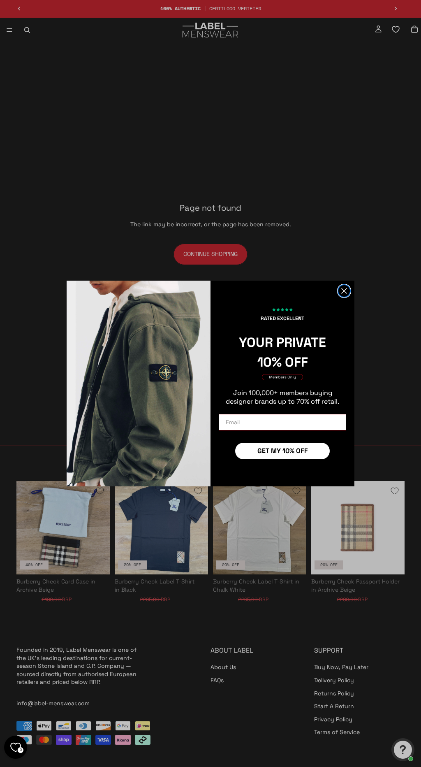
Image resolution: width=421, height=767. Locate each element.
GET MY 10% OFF (282, 450)
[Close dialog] (344, 291)
